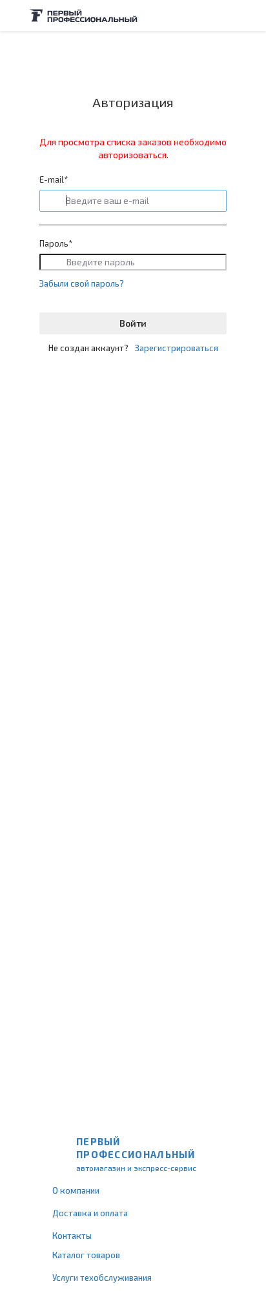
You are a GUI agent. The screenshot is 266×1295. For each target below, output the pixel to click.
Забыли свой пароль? (81, 283)
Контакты (72, 1235)
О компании (75, 1190)
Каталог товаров (86, 1255)
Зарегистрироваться (176, 348)
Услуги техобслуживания (102, 1277)
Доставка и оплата (90, 1213)
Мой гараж (225, 15)
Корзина (249, 15)
